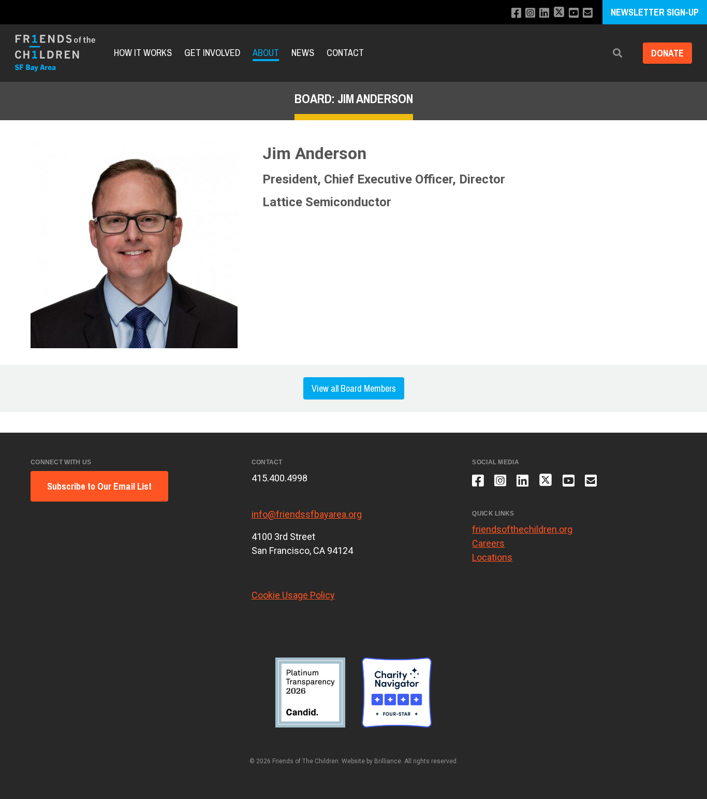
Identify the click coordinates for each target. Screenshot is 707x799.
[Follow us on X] (559, 13)
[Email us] (588, 13)
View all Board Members (354, 388)
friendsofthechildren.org (522, 529)
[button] (617, 53)
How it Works (143, 53)
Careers (488, 543)
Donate (667, 53)
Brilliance (387, 761)
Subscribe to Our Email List (99, 486)
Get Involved (212, 53)
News (302, 53)
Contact (345, 53)
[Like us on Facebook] (516, 13)
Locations (492, 557)
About (266, 53)
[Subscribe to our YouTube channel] (574, 13)
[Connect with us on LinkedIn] (544, 13)
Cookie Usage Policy (293, 595)
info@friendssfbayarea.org (307, 514)
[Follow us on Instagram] (530, 13)
